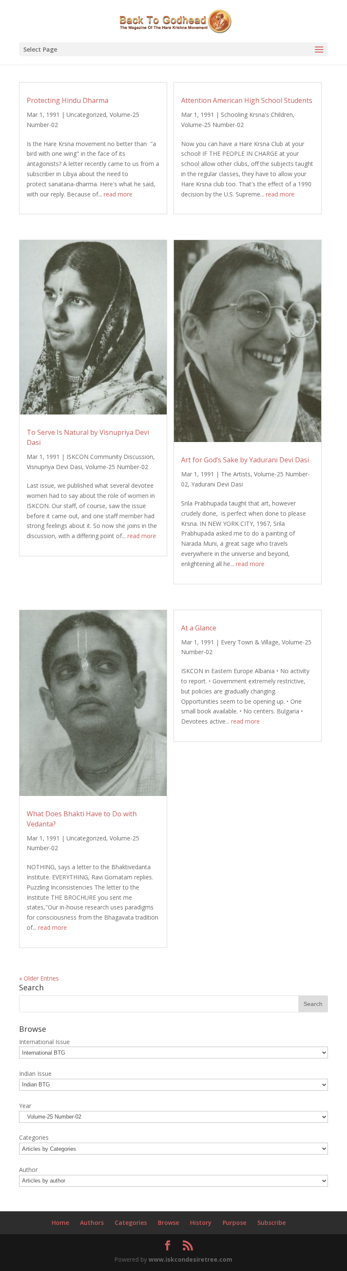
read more (118, 194)
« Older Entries (39, 978)
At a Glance (198, 628)
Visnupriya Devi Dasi (54, 467)
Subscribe (271, 1223)
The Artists (236, 474)
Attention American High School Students (246, 100)
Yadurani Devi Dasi (217, 484)
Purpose (234, 1223)
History (201, 1223)
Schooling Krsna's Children (257, 115)
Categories (131, 1223)
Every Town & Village (249, 642)
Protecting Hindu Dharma (67, 100)
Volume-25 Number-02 (212, 125)
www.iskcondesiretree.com (190, 1259)
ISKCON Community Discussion (109, 457)
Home (60, 1223)
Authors (92, 1223)
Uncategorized (86, 115)
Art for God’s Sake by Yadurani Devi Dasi (245, 459)
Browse (168, 1223)
